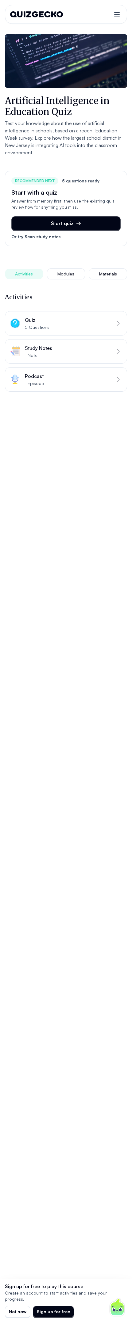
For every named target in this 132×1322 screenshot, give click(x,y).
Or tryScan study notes (35, 236)
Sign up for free (53, 1311)
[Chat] (117, 1307)
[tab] (24, 273)
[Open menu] (117, 14)
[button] (66, 323)
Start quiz (62, 223)
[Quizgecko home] (36, 14)
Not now (17, 1311)
